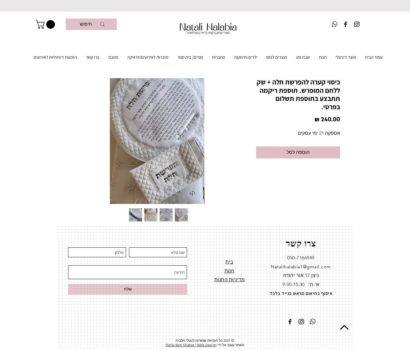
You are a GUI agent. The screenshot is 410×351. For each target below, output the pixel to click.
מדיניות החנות (229, 279)
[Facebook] (345, 24)
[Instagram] (356, 24)
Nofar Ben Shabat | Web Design (191, 345)
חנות (230, 271)
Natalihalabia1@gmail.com (301, 267)
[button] (46, 24)
